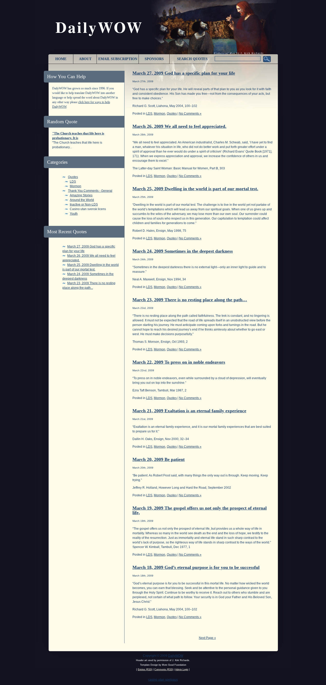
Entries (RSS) (145, 669)
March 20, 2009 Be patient (158, 459)
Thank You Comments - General (90, 191)
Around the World (82, 200)
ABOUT (85, 59)
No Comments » (190, 113)
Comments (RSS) (163, 669)
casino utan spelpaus (163, 679)
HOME (60, 59)
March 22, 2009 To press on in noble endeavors (178, 362)
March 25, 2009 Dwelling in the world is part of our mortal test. (195, 188)
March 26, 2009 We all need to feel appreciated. (179, 126)
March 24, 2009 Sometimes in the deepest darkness (182, 251)
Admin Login (181, 669)
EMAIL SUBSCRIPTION (117, 59)
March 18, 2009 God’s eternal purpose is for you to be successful (196, 567)
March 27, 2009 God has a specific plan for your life (183, 73)
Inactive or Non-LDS (84, 204)
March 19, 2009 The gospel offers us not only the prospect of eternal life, (199, 510)
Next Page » (207, 638)
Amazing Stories (81, 195)
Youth (74, 213)
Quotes (73, 177)
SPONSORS (154, 59)
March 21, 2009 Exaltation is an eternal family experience (189, 410)
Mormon (75, 186)
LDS (73, 181)
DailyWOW (175, 655)
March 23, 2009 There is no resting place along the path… (189, 299)
